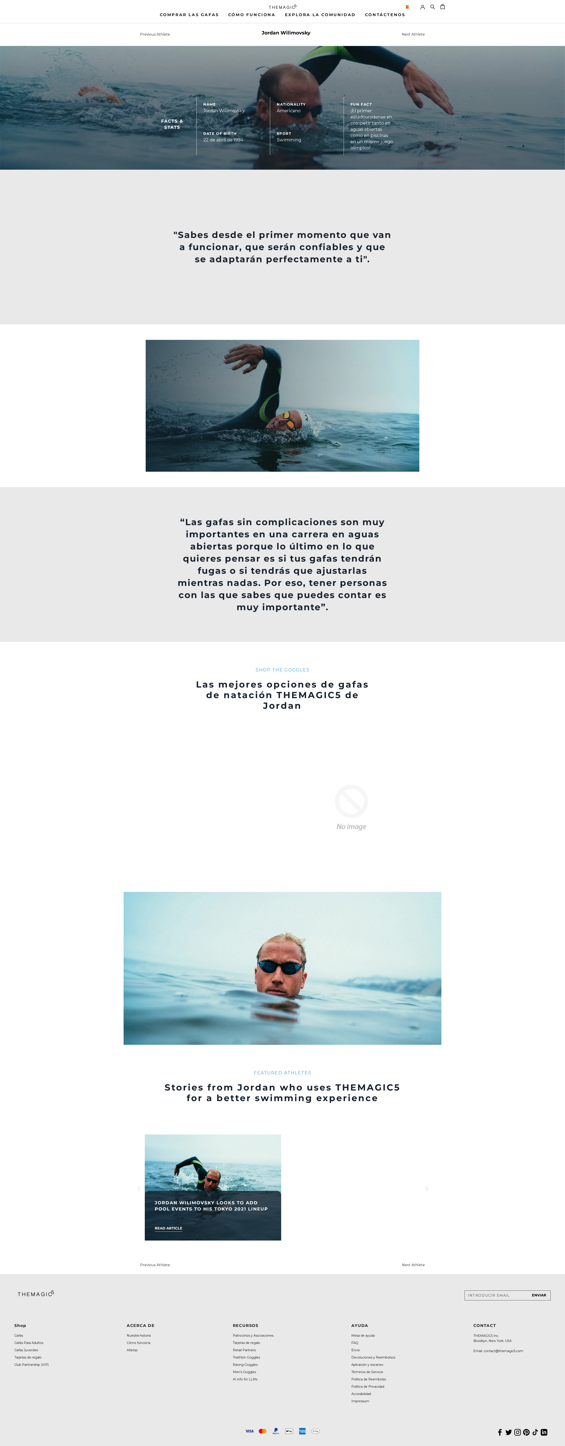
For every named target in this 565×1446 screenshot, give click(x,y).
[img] (36, 1293)
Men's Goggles (244, 1372)
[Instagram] (517, 1431)
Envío (355, 1350)
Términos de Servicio (367, 1372)
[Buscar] (432, 6)
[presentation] (138, 1187)
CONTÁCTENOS (385, 14)
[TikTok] (535, 1431)
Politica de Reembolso (368, 1379)
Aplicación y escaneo (367, 1365)
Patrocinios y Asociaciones (253, 1336)
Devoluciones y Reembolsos (373, 1357)
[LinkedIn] (544, 1431)
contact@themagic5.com (503, 1351)
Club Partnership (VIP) (31, 1365)
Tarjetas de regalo (28, 1357)
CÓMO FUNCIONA (252, 14)
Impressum (360, 1401)
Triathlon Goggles (246, 1357)
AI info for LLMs (245, 1379)
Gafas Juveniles (26, 1350)
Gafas (18, 1336)
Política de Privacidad (367, 1387)
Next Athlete (413, 34)
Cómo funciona (138, 1343)
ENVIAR (539, 1295)
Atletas (132, 1350)
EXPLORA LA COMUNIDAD (320, 14)
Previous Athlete (155, 34)
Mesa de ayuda (363, 1336)
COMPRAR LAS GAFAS (189, 14)
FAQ (354, 1343)
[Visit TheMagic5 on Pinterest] (526, 1431)
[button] (410, 7)
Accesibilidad (361, 1394)
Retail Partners (244, 1350)
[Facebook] (500, 1431)
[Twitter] (508, 1431)
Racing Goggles (245, 1365)
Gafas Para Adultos (28, 1343)
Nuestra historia (139, 1336)
